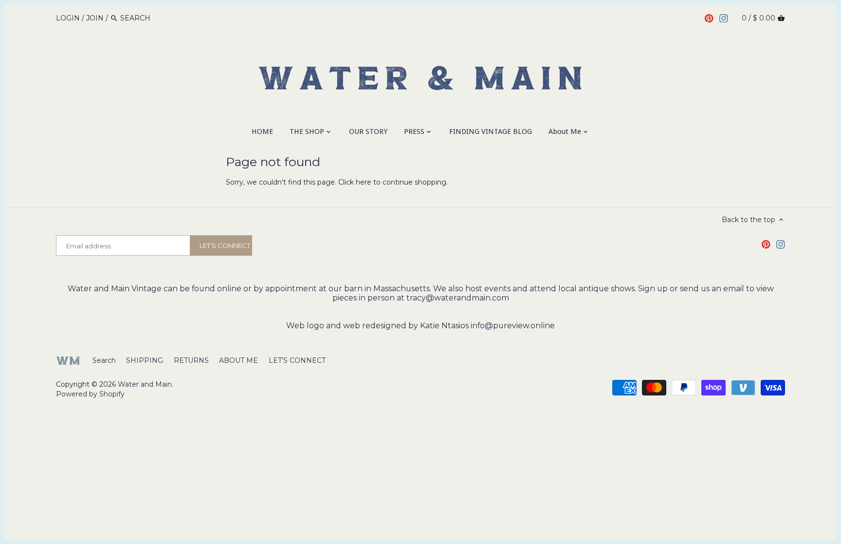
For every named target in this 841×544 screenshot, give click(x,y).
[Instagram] (723, 17)
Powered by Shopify (90, 394)
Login (68, 18)
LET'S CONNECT (297, 360)
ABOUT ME (238, 360)
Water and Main (145, 384)
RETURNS (191, 360)
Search (104, 360)
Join (95, 18)
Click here (354, 182)
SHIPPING (144, 360)
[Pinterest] (709, 17)
